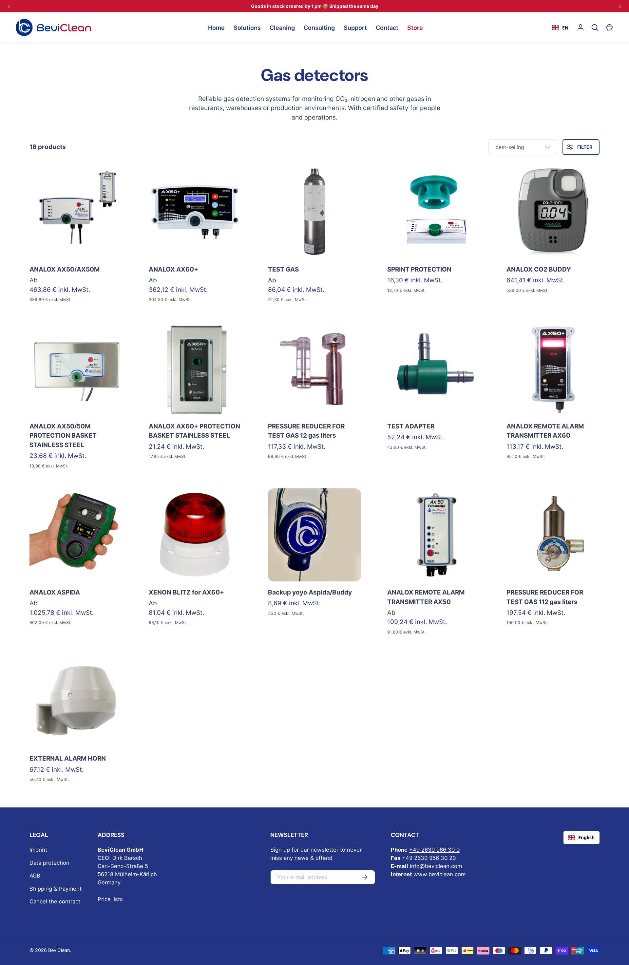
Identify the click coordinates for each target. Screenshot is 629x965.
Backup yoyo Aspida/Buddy (310, 592)
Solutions (247, 27)
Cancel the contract (54, 901)
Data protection (49, 863)
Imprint (38, 849)
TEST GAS (283, 269)
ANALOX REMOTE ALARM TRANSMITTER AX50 (426, 597)
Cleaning (282, 27)
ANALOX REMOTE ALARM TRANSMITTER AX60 (545, 431)
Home (216, 27)
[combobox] (560, 27)
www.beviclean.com (439, 874)
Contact (387, 27)
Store (415, 27)
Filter (584, 147)
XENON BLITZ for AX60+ (186, 592)
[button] (609, 27)
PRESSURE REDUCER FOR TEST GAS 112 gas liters (544, 597)
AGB (34, 875)
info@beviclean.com (436, 866)
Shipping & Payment (55, 888)
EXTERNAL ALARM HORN (67, 758)
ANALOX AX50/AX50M (64, 269)
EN (565, 28)
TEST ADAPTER (410, 426)
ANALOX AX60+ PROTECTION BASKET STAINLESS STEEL (194, 431)
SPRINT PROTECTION (419, 269)
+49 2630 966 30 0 (434, 849)
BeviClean (59, 950)
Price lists (110, 899)
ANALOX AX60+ (173, 269)
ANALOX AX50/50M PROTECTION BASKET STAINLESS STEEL (63, 436)
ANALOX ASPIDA (54, 592)
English (586, 837)
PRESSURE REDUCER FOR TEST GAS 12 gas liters (306, 431)
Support (355, 27)
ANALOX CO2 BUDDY (538, 269)
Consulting (319, 27)
